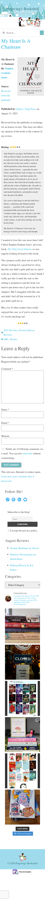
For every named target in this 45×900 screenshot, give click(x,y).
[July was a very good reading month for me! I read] (22, 698)
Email (5, 423)
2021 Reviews (11, 330)
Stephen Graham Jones (7, 73)
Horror (31, 330)
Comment (7, 368)
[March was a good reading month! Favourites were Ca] (22, 770)
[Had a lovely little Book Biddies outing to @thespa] (22, 807)
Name (5, 409)
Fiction (22, 330)
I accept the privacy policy (23, 530)
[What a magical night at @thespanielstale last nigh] (22, 662)
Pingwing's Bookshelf (22, 8)
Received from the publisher (6, 95)
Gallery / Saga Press (26, 109)
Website (5, 436)
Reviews (8, 334)
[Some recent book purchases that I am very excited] (22, 625)
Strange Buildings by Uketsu (24, 548)
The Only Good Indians (19, 249)
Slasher (13, 339)
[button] (42, 32)
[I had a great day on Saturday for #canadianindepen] (22, 734)
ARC (6, 339)
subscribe (27, 453)
